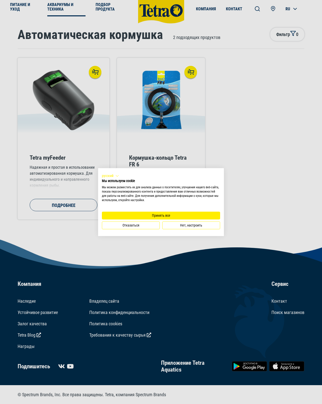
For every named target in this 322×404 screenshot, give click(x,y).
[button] (110, 176)
